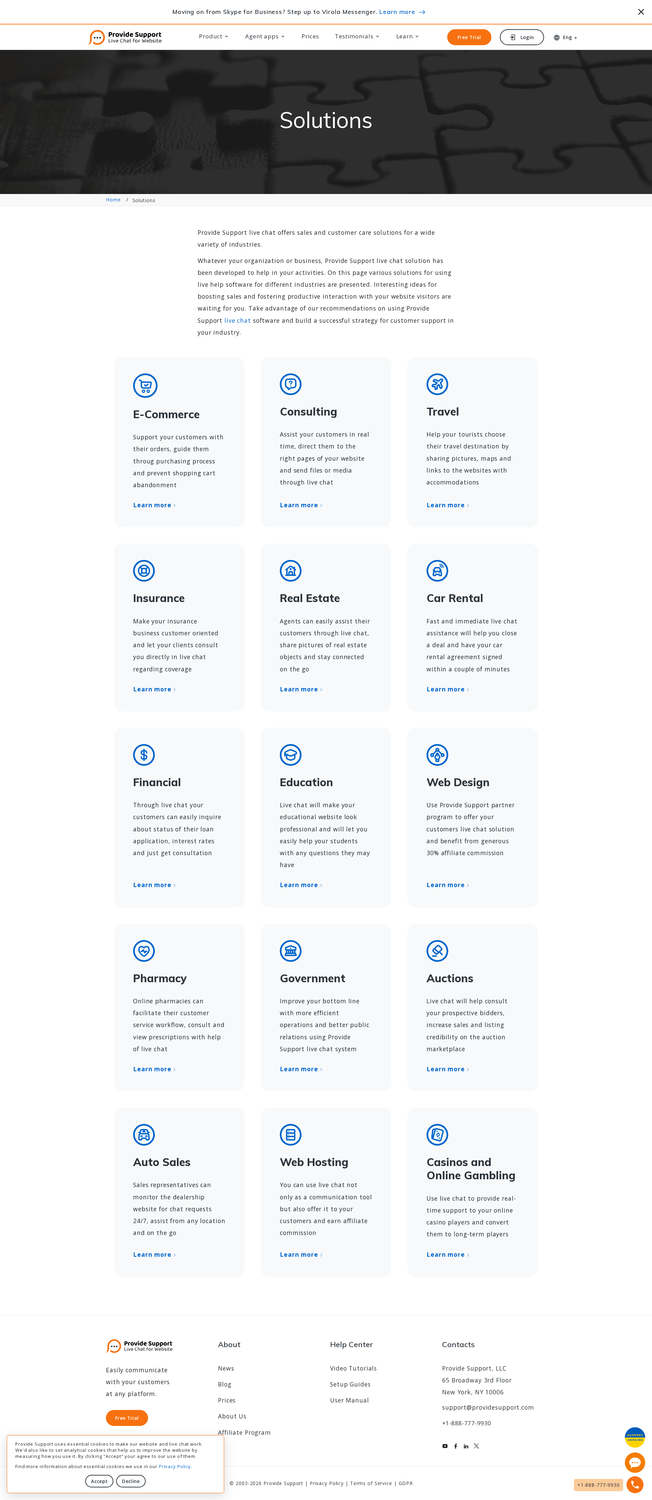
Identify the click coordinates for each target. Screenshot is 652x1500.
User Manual (349, 1400)
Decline (131, 1481)
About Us (232, 1416)
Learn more (397, 11)
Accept (99, 1481)
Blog (225, 1384)
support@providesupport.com (488, 1407)
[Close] (641, 10)
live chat (237, 320)
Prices (310, 36)
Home (113, 199)
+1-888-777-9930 (466, 1423)
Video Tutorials (353, 1368)
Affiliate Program (244, 1432)
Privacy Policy (175, 1466)
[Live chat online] (635, 1462)
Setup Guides (350, 1384)
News (226, 1368)
